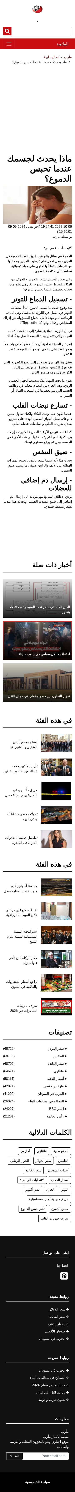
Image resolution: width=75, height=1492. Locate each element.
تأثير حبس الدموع (33, 1209)
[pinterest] (64, 1276)
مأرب (68, 57)
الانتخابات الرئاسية (32, 1180)
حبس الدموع (60, 1209)
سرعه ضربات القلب (55, 1218)
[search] (7, 31)
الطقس (58, 1056)
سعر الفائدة (56, 1063)
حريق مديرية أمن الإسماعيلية (49, 1199)
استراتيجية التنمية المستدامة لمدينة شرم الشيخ (22, 936)
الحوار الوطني (19, 1160)
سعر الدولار (56, 1048)
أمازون (25, 1151)
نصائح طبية (61, 1151)
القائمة (63, 44)
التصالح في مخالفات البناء (46, 1101)
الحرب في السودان (51, 1094)
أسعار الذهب (55, 1078)
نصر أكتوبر (32, 1189)
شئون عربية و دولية (51, 1399)
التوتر (65, 1189)
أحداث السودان (58, 1170)
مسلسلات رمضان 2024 (48, 1385)
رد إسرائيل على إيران (50, 1392)
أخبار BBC (56, 1109)
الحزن (50, 1189)
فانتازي (59, 1071)
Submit (14, 1456)
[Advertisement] (37, 104)
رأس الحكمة (55, 1116)
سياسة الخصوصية (37, 1482)
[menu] (9, 44)
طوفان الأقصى (53, 1086)
